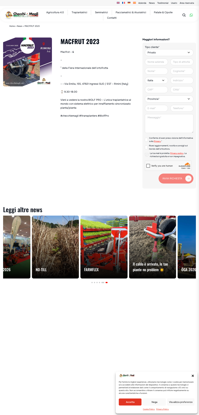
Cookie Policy (149, 409)
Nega (154, 402)
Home (12, 26)
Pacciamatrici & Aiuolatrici (131, 12)
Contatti (112, 17)
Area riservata (187, 3)
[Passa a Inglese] (118, 3)
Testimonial (162, 3)
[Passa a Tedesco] (129, 3)
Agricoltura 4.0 (55, 12)
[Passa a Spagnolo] (134, 3)
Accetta (130, 402)
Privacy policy (176, 153)
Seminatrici (101, 12)
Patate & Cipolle (163, 12)
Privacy (157, 141)
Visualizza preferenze (181, 402)
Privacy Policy (162, 409)
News (152, 3)
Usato (174, 3)
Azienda (142, 3)
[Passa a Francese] (123, 3)
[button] (192, 375)
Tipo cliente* (152, 47)
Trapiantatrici (79, 12)
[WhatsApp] (191, 15)
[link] (26, 247)
